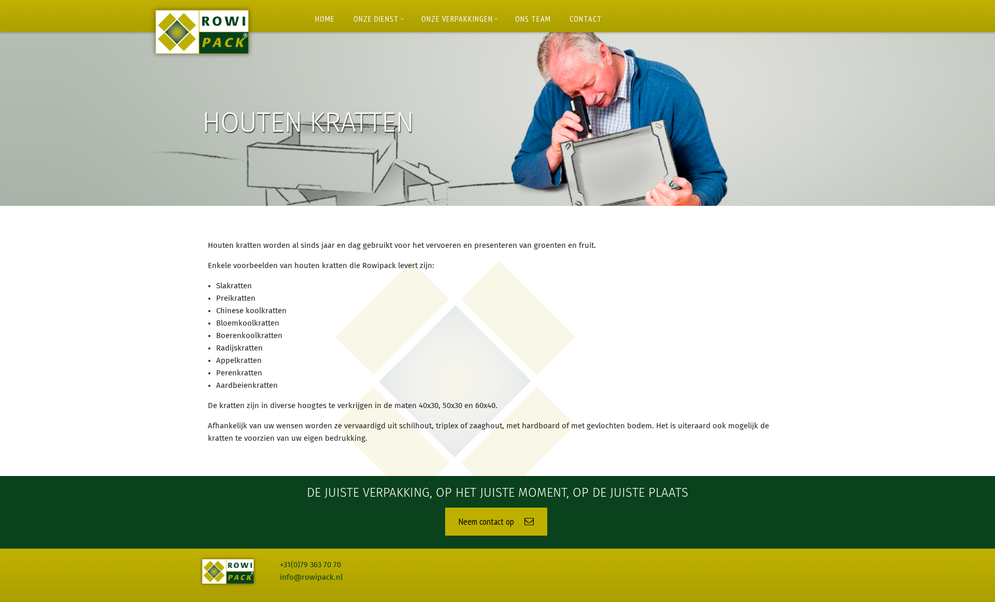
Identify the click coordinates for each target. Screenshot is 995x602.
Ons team (533, 18)
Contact (586, 18)
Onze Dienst (376, 18)
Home (325, 18)
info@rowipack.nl (311, 577)
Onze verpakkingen (457, 18)
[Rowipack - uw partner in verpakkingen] (202, 32)
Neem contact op (487, 521)
